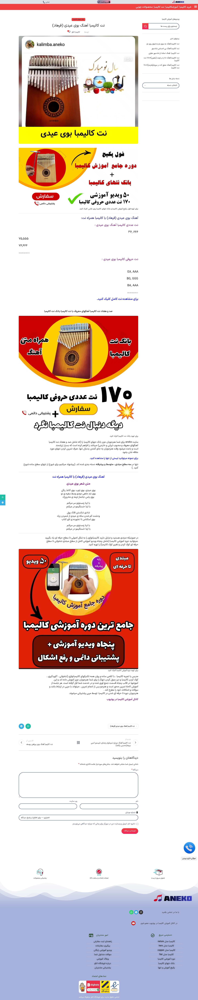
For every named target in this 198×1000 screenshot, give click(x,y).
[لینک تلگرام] (21, 726)
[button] (195, 6)
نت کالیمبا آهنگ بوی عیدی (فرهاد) (122, 726)
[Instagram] (141, 912)
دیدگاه (134, 769)
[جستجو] (145, 26)
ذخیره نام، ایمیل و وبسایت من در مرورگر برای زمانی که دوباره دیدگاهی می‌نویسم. (103, 823)
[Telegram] (136, 912)
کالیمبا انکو (76, 32)
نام (137, 801)
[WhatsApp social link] (28, 726)
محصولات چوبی (144, 7)
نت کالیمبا (159, 7)
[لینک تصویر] (189, 847)
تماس (47, 2)
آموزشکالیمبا (172, 7)
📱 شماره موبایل (131, 812)
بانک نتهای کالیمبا (78, 19)
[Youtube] (133, 923)
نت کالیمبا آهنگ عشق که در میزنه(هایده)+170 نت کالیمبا (161, 66)
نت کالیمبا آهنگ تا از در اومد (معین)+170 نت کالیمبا (161, 59)
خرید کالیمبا (185, 7)
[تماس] (44, 2)
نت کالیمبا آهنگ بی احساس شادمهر (165, 48)
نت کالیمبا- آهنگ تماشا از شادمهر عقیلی (164, 53)
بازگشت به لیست (78, 742)
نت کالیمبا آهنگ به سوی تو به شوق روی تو (163, 44)
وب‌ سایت (73, 801)
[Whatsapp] (131, 912)
